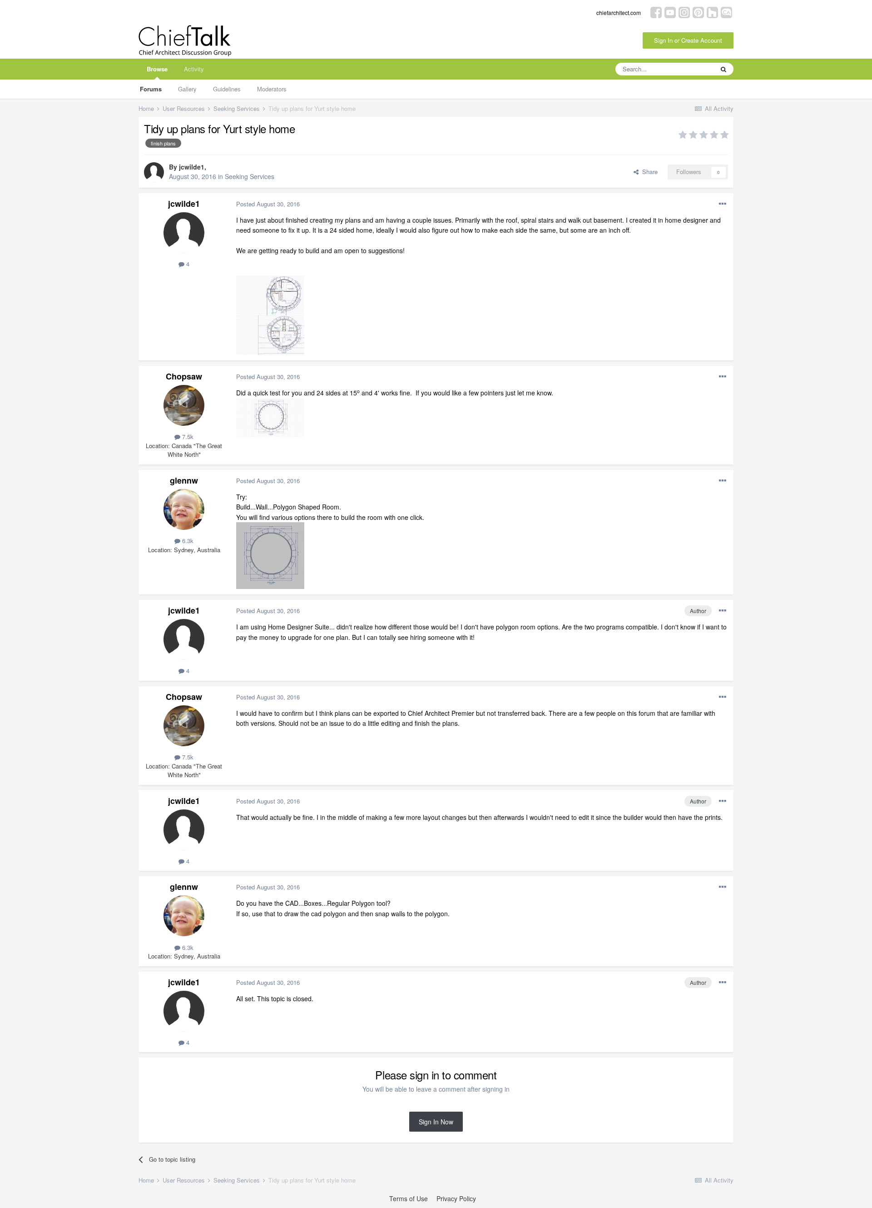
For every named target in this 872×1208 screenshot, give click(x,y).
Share (648, 171)
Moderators (272, 89)
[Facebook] (656, 11)
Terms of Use (408, 1198)
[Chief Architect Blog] (726, 11)
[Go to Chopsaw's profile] (184, 405)
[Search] (723, 69)
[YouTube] (670, 11)
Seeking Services (249, 176)
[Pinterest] (698, 11)
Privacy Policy (456, 1198)
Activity (194, 69)
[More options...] (722, 204)
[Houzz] (712, 11)
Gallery (187, 89)
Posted (268, 204)
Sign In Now (436, 1121)
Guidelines (227, 89)
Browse (157, 69)
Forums (151, 89)
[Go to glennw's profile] (184, 509)
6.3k (186, 540)
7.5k (186, 436)
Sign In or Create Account (688, 40)
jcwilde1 (191, 166)
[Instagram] (684, 11)
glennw (184, 480)
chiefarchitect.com (618, 12)
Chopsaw (184, 376)
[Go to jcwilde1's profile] (154, 172)
